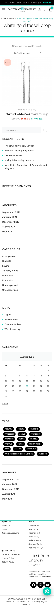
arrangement (9, 256)
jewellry (36, 434)
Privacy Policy (8, 558)
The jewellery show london (19, 145)
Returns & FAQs (35, 548)
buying (5, 266)
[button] (3, 9)
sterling (32, 449)
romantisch (35, 444)
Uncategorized (10, 285)
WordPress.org (12, 329)
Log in (7, 314)
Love (22, 439)
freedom (10, 434)
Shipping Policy (35, 544)
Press (4, 529)
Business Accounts (10, 533)
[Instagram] (40, 585)
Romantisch (8, 280)
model (34, 439)
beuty (21, 429)
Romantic (7, 275)
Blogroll (6, 261)
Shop (11, 18)
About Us (6, 525)
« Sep (5, 403)
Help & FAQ (33, 536)
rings (21, 444)
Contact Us (33, 525)
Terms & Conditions (11, 554)
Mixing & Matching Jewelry (19, 160)
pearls (9, 444)
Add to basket (27, 125)
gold (22, 434)
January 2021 (9, 217)
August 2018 (8, 226)
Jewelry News (10, 270)
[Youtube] (47, 585)
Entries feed (11, 319)
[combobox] (27, 53)
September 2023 (11, 212)
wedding (43, 454)
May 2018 (7, 231)
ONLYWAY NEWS (13, 155)
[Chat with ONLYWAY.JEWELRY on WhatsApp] (47, 591)
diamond (34, 429)
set (7, 449)
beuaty (9, 429)
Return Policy (8, 562)
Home (3, 18)
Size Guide (33, 529)
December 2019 (10, 222)
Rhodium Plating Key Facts (19, 150)
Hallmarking (34, 533)
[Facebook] (33, 585)
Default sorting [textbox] (22, 53)
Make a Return (35, 540)
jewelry (10, 439)
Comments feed (13, 324)
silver (18, 449)
